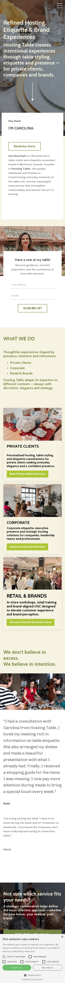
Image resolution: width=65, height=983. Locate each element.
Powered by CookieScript (32, 980)
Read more (30, 951)
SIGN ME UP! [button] (32, 308)
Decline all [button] (48, 967)
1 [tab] (19, 711)
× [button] (62, 937)
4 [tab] (35, 711)
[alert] (32, 958)
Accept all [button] (16, 967)
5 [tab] (40, 711)
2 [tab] (24, 711)
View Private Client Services (27, 473)
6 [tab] (46, 711)
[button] (32, 975)
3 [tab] (30, 711)
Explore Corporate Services (27, 546)
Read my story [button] (24, 146)
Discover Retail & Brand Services (31, 622)
